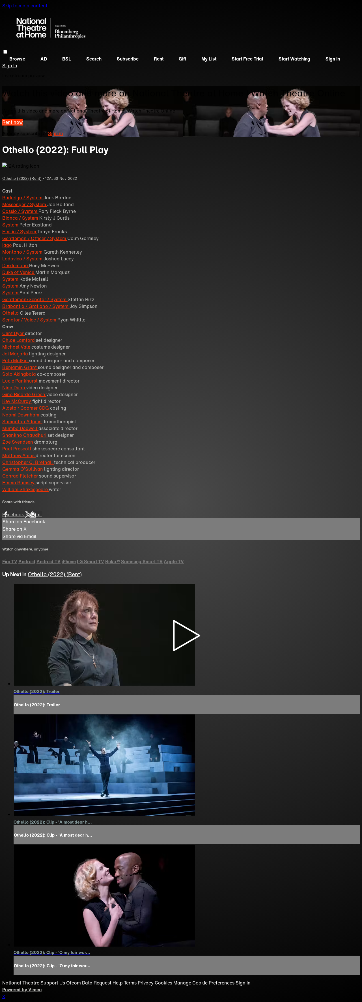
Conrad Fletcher (20, 475)
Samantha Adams (22, 421)
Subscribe (128, 58)
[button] (5, 52)
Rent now (12, 122)
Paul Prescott (17, 448)
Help (118, 982)
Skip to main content (25, 5)
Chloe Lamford (19, 340)
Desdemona (15, 265)
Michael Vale (16, 347)
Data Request (96, 982)
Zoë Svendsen (18, 442)
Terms (131, 982)
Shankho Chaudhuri (25, 435)
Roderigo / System (23, 197)
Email (35, 514)
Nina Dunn (14, 387)
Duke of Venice (18, 272)
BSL (67, 58)
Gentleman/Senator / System (35, 299)
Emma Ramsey (19, 482)
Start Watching (295, 58)
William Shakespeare (25, 489)
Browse (17, 58)
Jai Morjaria (15, 353)
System (11, 224)
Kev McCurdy (17, 401)
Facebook (13, 514)
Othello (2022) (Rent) (22, 178)
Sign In (9, 65)
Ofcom (73, 982)
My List (208, 58)
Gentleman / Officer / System (34, 238)
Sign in (333, 58)
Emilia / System (19, 231)
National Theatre (20, 982)
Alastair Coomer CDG (26, 408)
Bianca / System (20, 218)
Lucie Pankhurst (20, 380)
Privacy (146, 982)
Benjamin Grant (20, 367)
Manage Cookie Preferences (204, 982)
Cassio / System (20, 211)
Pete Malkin (15, 360)
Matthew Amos (19, 455)
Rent (158, 58)
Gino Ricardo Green (24, 394)
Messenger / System (24, 204)
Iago (7, 245)
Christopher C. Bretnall (28, 462)
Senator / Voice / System (29, 319)
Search (94, 58)
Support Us (52, 982)
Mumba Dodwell (20, 428)
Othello (11, 313)
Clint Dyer (13, 333)
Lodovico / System (23, 258)
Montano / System (23, 252)
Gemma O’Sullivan (23, 469)
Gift (182, 58)
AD (44, 58)
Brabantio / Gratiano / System (36, 306)
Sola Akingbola (19, 374)
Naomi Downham (21, 414)
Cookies (164, 982)
